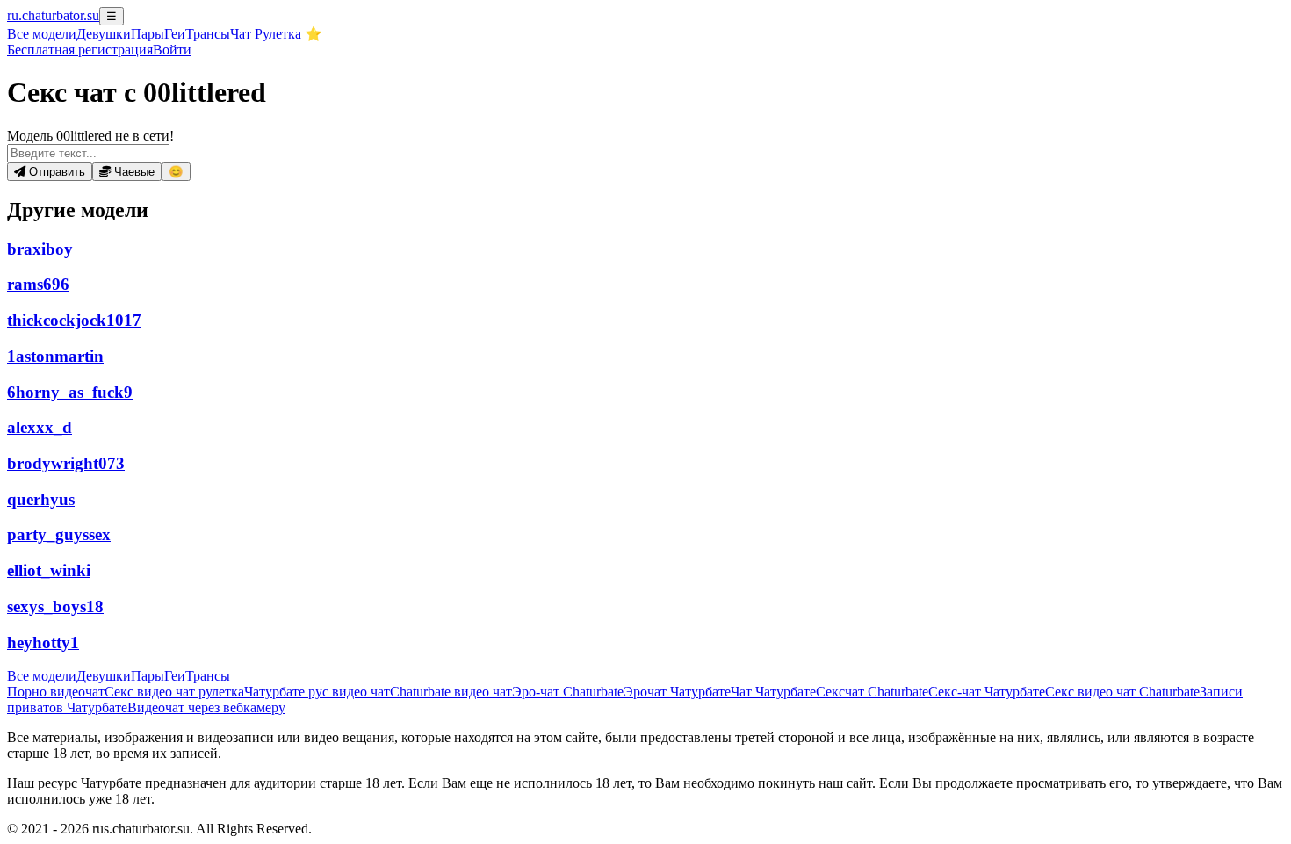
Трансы (207, 33)
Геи (174, 33)
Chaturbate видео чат (451, 691)
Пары (147, 33)
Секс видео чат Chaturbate (1122, 691)
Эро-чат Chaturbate (568, 691)
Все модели (41, 675)
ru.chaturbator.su (53, 15)
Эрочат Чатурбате (677, 691)
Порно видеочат (56, 691)
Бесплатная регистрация (80, 49)
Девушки (103, 33)
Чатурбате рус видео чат (317, 691)
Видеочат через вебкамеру (206, 707)
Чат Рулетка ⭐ (276, 33)
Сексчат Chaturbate (872, 691)
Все (41, 33)
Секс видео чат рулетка (174, 691)
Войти (172, 49)
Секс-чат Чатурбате (986, 691)
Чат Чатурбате (773, 691)
